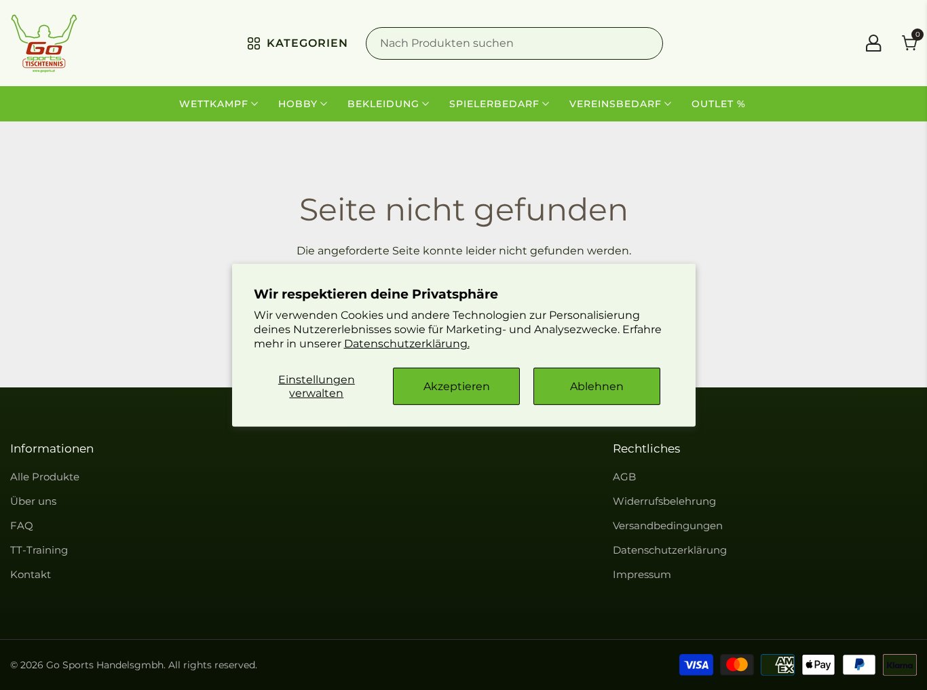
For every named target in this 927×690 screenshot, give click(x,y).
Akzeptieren (456, 386)
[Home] (44, 43)
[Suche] (514, 43)
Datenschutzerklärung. (407, 343)
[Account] (873, 43)
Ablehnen (597, 386)
